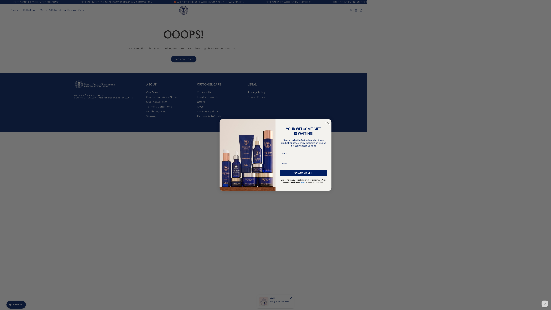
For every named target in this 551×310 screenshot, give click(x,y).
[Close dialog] (328, 123)
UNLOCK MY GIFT (303, 173)
